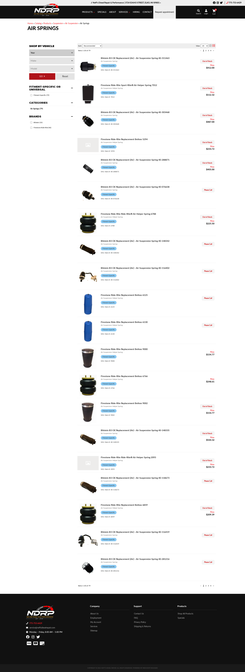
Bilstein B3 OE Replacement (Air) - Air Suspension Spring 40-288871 (135, 160)
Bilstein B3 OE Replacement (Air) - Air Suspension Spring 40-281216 (135, 559)
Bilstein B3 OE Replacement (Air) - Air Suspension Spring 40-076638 (135, 187)
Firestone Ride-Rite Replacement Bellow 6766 (124, 376)
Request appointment (164, 12)
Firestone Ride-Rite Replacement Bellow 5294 (124, 139)
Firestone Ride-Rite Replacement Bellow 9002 (124, 403)
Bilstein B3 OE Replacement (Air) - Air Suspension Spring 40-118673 (135, 478)
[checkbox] (31, 95)
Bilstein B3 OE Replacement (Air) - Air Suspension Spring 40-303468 (135, 112)
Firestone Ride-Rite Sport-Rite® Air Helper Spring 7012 (129, 85)
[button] (88, 12)
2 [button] (205, 50)
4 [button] (210, 50)
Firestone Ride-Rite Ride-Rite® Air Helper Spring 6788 (128, 214)
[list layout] (213, 46)
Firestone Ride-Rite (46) (42, 127)
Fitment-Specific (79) (41, 95)
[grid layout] (210, 46)
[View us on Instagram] (218, 3)
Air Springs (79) (36, 109)
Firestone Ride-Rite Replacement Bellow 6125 (124, 295)
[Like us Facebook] (214, 3)
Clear (65, 76)
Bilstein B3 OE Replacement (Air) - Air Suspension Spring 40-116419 (135, 532)
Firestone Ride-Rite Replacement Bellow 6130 (124, 322)
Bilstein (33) (38, 122)
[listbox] (52, 52)
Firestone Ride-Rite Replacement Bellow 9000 (124, 349)
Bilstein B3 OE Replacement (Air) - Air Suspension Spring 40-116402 (135, 268)
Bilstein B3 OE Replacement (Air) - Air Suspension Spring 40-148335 (135, 430)
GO (41, 76)
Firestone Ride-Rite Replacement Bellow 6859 (124, 505)
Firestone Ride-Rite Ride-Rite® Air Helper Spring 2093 (128, 457)
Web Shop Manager (150, 668)
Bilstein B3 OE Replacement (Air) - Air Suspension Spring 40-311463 (135, 58)
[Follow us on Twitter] (221, 3)
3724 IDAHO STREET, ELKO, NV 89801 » (143, 3)
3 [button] (208, 50)
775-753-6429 (235, 3)
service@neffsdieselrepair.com (42, 628)
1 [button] (203, 50)
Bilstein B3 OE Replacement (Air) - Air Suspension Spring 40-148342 (135, 241)
